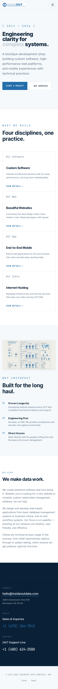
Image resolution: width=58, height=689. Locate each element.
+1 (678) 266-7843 (18, 626)
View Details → (14, 186)
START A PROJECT (15, 85)
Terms (24, 680)
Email (34, 680)
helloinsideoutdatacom (20, 593)
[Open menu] (53, 5)
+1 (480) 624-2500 (18, 649)
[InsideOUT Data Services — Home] (13, 5)
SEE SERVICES (40, 86)
